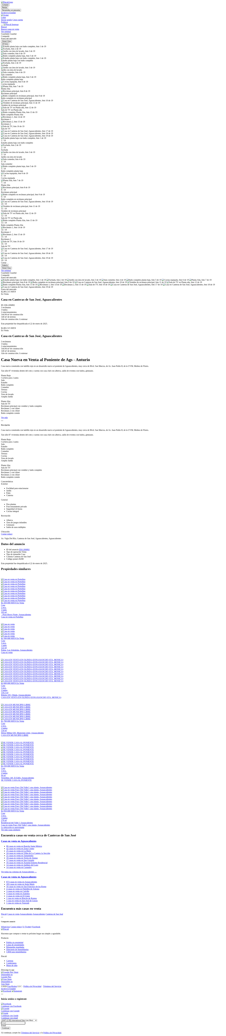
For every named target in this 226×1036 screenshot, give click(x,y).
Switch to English (8, 13)
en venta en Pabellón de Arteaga (22, 889)
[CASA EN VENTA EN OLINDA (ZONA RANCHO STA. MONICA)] (32, 660)
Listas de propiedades (15, 945)
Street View (6, 41)
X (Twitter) (27, 927)
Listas (3, 17)
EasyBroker (12, 986)
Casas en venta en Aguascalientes (18, 841)
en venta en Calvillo (17, 891)
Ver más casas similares (10, 830)
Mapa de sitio (11, 965)
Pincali (4, 914)
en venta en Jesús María (20, 884)
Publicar (4, 22)
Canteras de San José (54, 914)
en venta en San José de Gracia (22, 901)
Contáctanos (11, 963)
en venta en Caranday (19, 867)
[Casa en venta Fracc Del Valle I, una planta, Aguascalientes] (26, 787)
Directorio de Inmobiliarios (17, 949)
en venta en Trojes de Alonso (22, 858)
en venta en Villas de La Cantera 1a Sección (28, 853)
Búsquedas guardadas (15, 947)
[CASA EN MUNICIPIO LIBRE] (15, 705)
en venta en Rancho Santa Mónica (24, 846)
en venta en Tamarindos (19, 855)
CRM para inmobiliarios (16, 952)
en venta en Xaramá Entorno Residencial (26, 863)
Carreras (9, 961)
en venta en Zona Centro (20, 848)
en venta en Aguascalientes (21, 882)
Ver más (4, 417)
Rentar (4, 7)
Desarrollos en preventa (11, 10)
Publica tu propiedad (14, 942)
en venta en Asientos (18, 893)
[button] (113, 15)
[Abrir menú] (2, 25)
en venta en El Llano (18, 896)
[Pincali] (5, 929)
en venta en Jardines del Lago (22, 865)
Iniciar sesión (6, 20)
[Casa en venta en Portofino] (13, 579)
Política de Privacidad (32, 986)
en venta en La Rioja (18, 851)
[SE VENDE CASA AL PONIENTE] (17, 742)
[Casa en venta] (8, 624)
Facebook (36, 927)
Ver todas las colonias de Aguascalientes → (19, 872)
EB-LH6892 (24, 549)
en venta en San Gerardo (20, 860)
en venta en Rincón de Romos (21, 898)
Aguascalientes (26, 914)
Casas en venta (13, 914)
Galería (5, 265)
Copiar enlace (6, 534)
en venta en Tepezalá (17, 903)
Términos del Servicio (52, 986)
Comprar (5, 5)
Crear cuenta (17, 20)
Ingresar (15, 24)
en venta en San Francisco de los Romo (26, 886)
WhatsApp (5, 927)
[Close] (2, 420)
